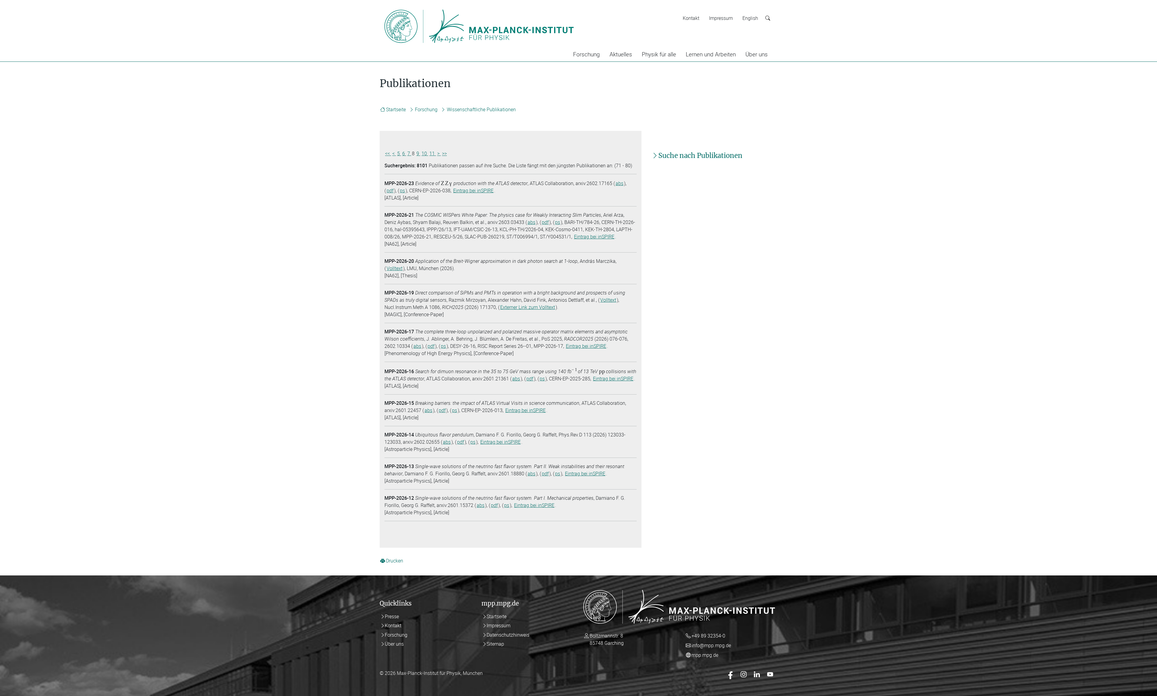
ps (402, 190)
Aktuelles (621, 54)
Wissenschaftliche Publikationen (481, 109)
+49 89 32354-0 (708, 635)
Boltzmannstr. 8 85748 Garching (607, 639)
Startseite (396, 109)
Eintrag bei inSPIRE (473, 190)
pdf (390, 190)
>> (444, 153)
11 (432, 153)
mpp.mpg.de (704, 655)
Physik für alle (659, 54)
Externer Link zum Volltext (527, 307)
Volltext (395, 268)
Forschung (586, 54)
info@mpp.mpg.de (711, 645)
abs (619, 183)
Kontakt (691, 18)
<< (388, 153)
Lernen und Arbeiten (711, 54)
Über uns (756, 54)
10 (425, 153)
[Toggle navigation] (587, 8)
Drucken (394, 561)
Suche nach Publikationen (700, 155)
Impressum (721, 18)
